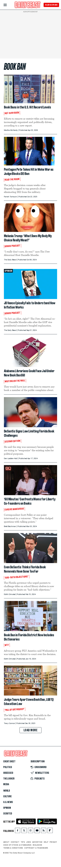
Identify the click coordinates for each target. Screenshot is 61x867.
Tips (23, 842)
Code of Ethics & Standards (17, 845)
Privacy (53, 842)
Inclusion (37, 845)
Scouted (7, 813)
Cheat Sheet (9, 761)
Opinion (7, 808)
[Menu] (8, 5)
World (6, 790)
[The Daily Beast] (27, 5)
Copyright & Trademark (36, 848)
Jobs (28, 842)
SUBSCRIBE (51, 5)
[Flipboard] (50, 831)
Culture (7, 796)
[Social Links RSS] (43, 831)
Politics (7, 767)
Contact (15, 842)
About (6, 842)
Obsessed (8, 773)
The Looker (8, 778)
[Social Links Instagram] (30, 831)
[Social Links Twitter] (24, 831)
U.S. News (8, 802)
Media (6, 784)
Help (46, 842)
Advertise (37, 842)
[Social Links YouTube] (37, 831)
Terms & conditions (13, 848)
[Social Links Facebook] (17, 831)
